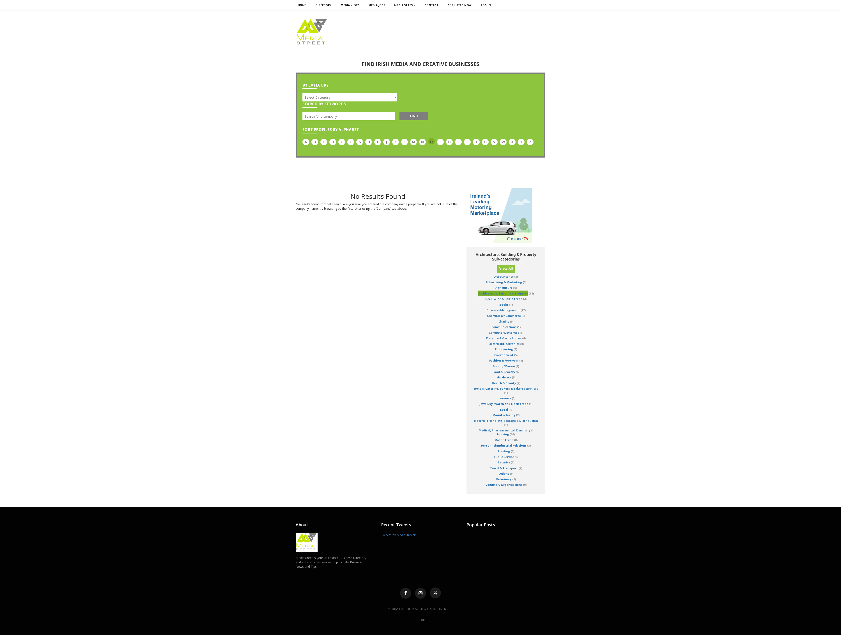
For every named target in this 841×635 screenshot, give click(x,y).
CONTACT (431, 5)
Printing (504, 451)
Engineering (504, 349)
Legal (504, 410)
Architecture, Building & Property (503, 293)
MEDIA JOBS (377, 5)
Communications (503, 327)
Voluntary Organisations (504, 485)
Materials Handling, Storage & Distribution (506, 421)
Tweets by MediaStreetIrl (399, 535)
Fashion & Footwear (504, 360)
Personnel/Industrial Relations (504, 445)
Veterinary (504, 479)
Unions (504, 473)
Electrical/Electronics (503, 344)
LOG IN (486, 5)
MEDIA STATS (403, 5)
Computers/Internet (504, 333)
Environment (503, 355)
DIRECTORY (324, 5)
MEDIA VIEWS (350, 5)
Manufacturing (504, 415)
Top (422, 620)
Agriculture (503, 288)
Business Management (503, 310)
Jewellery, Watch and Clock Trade (504, 404)
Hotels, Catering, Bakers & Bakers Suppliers (506, 388)
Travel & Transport (504, 468)
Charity (503, 321)
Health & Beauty (504, 383)
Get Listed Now (460, 5)
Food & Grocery (504, 372)
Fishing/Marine (504, 366)
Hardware (504, 377)
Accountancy (504, 276)
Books (504, 305)
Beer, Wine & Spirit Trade (503, 299)
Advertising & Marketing (504, 282)
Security (504, 462)
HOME (302, 5)
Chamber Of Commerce (504, 316)
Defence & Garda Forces (503, 338)
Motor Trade (504, 440)
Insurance (503, 398)
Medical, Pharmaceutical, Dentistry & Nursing (506, 432)
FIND (414, 116)
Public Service (504, 457)
